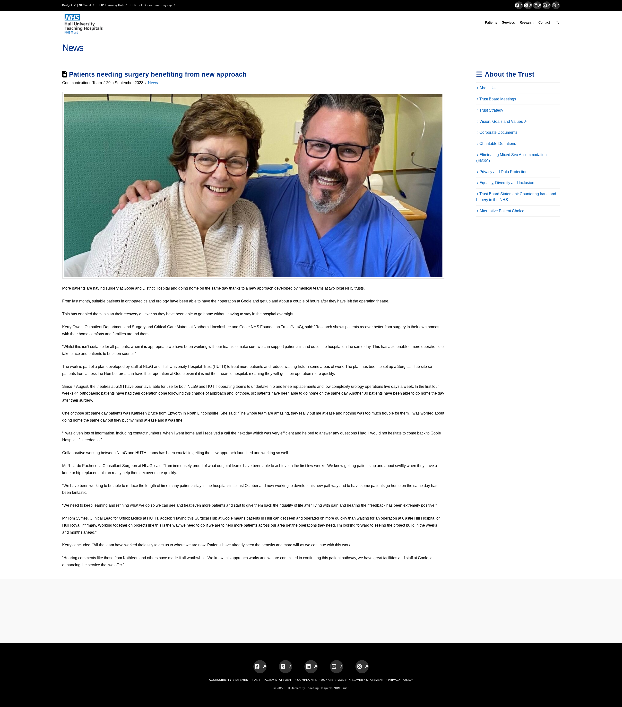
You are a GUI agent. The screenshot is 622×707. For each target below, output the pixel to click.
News (153, 83)
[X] (528, 5)
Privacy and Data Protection (503, 172)
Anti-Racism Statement (273, 679)
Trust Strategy (491, 110)
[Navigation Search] (556, 23)
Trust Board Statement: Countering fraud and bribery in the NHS (516, 197)
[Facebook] (519, 5)
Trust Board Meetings (497, 99)
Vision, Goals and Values (501, 121)
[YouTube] (547, 5)
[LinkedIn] (537, 5)
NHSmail (85, 5)
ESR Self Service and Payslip (151, 5)
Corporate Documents (498, 132)
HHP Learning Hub (111, 5)
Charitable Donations (497, 143)
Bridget (67, 5)
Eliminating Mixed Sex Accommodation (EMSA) (511, 158)
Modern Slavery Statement (360, 679)
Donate (327, 679)
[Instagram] (556, 5)
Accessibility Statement (229, 679)
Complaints (307, 679)
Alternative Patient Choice (501, 211)
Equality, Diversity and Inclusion (506, 183)
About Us (487, 88)
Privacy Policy (400, 679)
